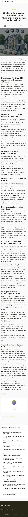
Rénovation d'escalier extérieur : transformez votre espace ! (13, 432)
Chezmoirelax (7, 1)
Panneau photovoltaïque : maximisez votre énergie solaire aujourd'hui (12, 493)
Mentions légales (4, 509)
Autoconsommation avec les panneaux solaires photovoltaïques (13, 445)
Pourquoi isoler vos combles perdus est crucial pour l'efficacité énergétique (13, 480)
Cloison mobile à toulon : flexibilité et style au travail (13, 441)
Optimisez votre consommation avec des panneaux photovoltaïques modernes (12, 454)
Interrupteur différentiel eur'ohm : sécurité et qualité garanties (13, 476)
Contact (11, 509)
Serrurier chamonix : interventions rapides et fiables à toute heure (13, 437)
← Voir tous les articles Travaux (8, 416)
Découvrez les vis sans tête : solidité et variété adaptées (13, 467)
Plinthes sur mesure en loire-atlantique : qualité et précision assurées (14, 489)
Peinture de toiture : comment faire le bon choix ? (14, 450)
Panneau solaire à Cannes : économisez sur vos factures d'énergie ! (13, 463)
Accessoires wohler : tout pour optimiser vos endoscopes (13, 471)
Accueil (2, 6)
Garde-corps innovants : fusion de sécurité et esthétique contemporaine (13, 458)
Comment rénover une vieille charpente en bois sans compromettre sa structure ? (14, 484)
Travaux (7, 6)
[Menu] (25, 1)
